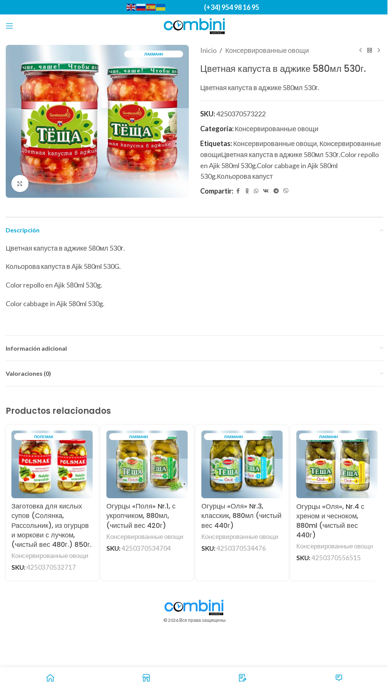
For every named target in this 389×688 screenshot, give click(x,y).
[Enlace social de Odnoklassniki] (246, 191)
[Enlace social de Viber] (286, 191)
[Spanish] (151, 7)
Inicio (208, 50)
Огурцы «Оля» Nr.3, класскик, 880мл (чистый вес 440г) (241, 515)
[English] (131, 7)
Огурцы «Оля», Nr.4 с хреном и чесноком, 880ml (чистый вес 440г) (330, 521)
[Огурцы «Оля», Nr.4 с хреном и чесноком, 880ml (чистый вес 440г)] (337, 465)
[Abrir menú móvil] (9, 25)
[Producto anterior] (360, 50)
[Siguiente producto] (378, 50)
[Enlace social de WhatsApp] (256, 191)
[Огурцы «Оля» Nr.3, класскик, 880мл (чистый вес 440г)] (242, 464)
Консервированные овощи (267, 50)
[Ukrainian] (161, 7)
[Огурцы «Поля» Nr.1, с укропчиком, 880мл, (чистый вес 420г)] (147, 464)
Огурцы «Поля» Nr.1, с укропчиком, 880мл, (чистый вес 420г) (141, 515)
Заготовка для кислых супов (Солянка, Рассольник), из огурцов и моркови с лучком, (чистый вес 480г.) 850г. (51, 525)
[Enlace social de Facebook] (237, 191)
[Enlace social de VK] (266, 191)
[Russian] (141, 7)
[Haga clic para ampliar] (19, 183)
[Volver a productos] (369, 50)
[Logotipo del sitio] (195, 25)
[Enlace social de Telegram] (276, 191)
